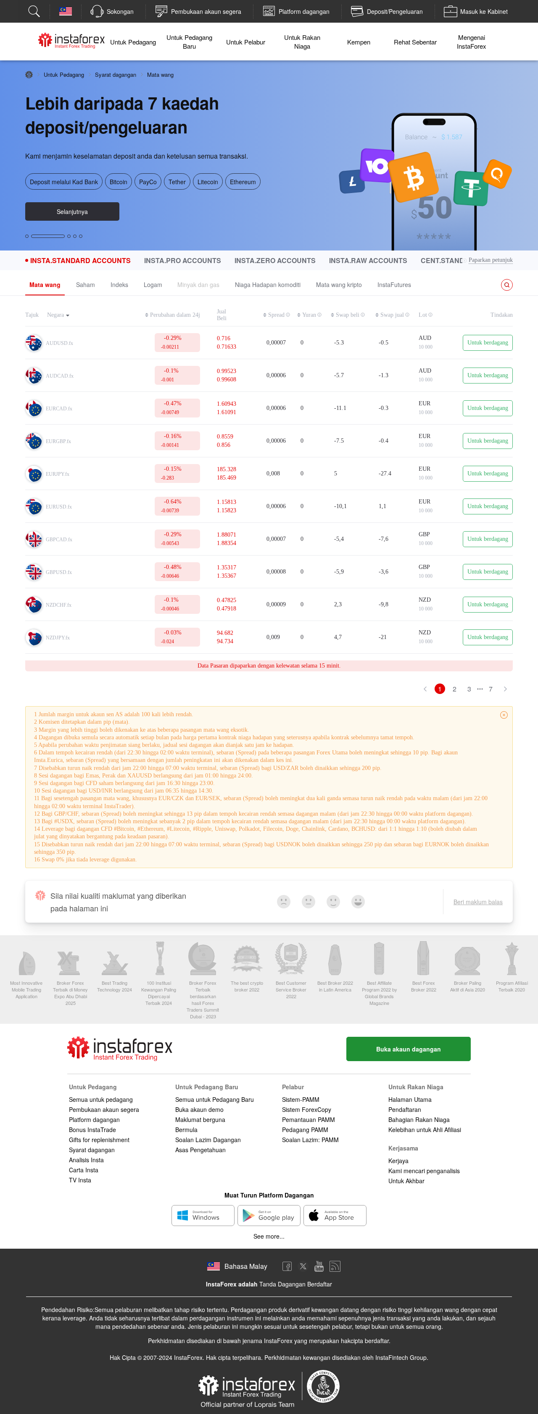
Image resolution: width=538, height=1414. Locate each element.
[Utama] (29, 74)
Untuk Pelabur (245, 41)
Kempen (358, 41)
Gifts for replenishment (99, 1139)
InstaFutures (394, 284)
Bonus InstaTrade (92, 1129)
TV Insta (80, 1180)
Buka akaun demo (199, 1109)
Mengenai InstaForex (471, 41)
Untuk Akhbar (406, 1181)
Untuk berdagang (487, 342)
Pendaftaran (404, 1109)
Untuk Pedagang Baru (189, 41)
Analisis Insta (86, 1160)
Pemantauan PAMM (308, 1119)
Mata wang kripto (339, 284)
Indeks (119, 284)
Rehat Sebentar (415, 41)
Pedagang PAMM (305, 1129)
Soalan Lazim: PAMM (310, 1139)
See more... (269, 1236)
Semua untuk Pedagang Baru (214, 1099)
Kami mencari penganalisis (424, 1170)
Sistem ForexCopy (306, 1109)
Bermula (186, 1129)
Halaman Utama (410, 1099)
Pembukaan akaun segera (104, 1109)
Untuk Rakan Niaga (302, 41)
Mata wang (45, 284)
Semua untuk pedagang (101, 1099)
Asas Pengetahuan (200, 1149)
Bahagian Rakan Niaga (419, 1119)
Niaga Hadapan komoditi (268, 284)
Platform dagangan (94, 1119)
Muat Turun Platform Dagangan (269, 1195)
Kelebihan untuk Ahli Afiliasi (424, 1129)
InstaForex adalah (232, 1284)
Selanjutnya (72, 211)
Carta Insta (83, 1170)
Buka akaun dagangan (408, 1049)
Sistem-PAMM (300, 1099)
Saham (85, 284)
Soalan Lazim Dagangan (208, 1139)
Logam (153, 284)
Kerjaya (398, 1160)
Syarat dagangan (115, 74)
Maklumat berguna (200, 1119)
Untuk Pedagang (133, 41)
